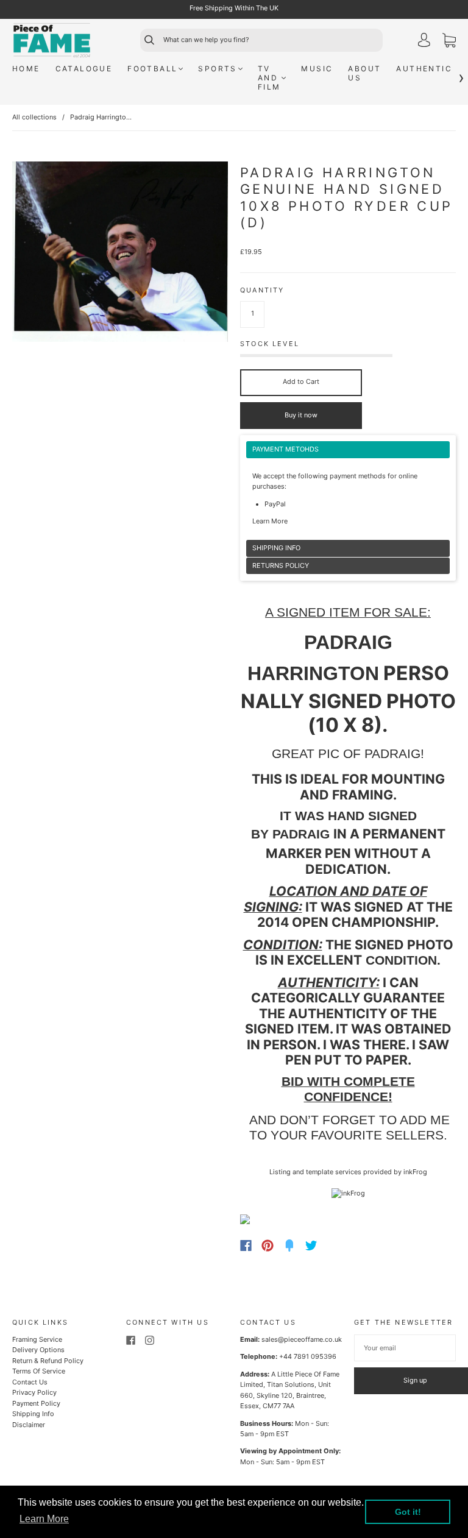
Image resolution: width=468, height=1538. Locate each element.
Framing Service (37, 1339)
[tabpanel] (348, 490)
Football (152, 68)
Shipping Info (33, 1413)
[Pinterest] (267, 1245)
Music (317, 68)
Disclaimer (28, 1424)
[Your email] (405, 1347)
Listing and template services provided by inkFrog (348, 1172)
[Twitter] (311, 1245)
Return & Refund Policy (47, 1360)
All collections (34, 117)
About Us (364, 73)
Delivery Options (38, 1349)
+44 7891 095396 (307, 1356)
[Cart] (449, 42)
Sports (217, 68)
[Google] (336, 1245)
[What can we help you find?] (271, 40)
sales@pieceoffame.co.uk (301, 1339)
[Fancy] (289, 1245)
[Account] (424, 41)
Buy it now (301, 415)
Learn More (270, 521)
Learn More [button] (44, 1519)
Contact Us (30, 1382)
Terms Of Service (38, 1371)
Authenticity (432, 68)
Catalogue (84, 68)
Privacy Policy (34, 1392)
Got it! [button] (408, 1512)
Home (26, 68)
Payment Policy (36, 1403)
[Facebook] (246, 1245)
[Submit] (143, 40)
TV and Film (269, 77)
